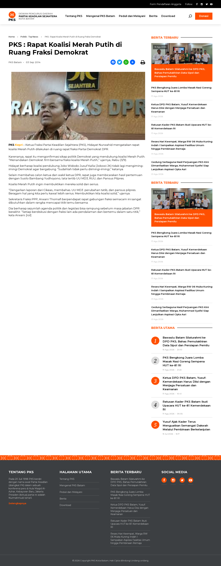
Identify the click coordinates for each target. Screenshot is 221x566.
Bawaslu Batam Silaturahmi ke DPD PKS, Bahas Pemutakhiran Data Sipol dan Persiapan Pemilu (186, 341)
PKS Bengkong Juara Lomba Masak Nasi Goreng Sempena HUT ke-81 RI (184, 361)
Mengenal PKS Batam (100, 16)
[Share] (132, 62)
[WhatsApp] (126, 62)
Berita (153, 16)
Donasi (203, 16)
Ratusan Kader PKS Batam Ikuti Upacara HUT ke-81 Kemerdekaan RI (186, 405)
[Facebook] (113, 62)
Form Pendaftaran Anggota (166, 4)
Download (168, 16)
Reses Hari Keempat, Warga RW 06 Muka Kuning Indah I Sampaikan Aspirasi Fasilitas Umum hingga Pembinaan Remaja (130, 538)
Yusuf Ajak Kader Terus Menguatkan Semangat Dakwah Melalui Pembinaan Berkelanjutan (186, 425)
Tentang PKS (73, 16)
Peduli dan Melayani (132, 16)
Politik (24, 37)
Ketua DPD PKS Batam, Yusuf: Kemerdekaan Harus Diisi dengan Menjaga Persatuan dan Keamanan (186, 383)
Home (12, 37)
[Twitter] (119, 62)
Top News (33, 37)
